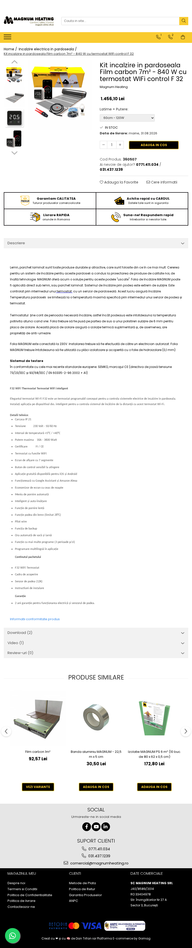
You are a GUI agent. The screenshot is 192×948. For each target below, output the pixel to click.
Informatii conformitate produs (35, 619)
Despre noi (16, 883)
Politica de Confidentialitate (30, 895)
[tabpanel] (60, 95)
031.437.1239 (98, 856)
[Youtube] (96, 826)
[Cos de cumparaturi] (183, 37)
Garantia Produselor (85, 895)
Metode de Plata (82, 883)
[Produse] (8, 38)
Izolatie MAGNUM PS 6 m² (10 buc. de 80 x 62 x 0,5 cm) (154, 754)
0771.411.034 (99, 849)
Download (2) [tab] (20, 632)
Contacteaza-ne (21, 907)
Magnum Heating (114, 87)
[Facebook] (86, 826)
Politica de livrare (22, 901)
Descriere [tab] (16, 243)
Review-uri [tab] (21, 652)
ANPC (73, 901)
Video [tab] (16, 642)
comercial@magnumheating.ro (98, 863)
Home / (11, 49)
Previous (14, 62)
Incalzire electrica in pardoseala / (48, 49)
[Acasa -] (29, 21)
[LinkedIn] (105, 826)
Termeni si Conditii (22, 889)
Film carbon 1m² (37, 751)
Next (14, 152)
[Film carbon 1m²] (38, 718)
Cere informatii (163, 182)
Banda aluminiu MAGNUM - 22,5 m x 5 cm (96, 754)
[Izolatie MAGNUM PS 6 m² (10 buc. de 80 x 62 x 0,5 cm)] (154, 718)
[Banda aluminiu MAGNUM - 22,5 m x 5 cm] (96, 718)
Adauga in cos (154, 145)
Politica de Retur (82, 889)
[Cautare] (183, 21)
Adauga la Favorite (120, 182)
